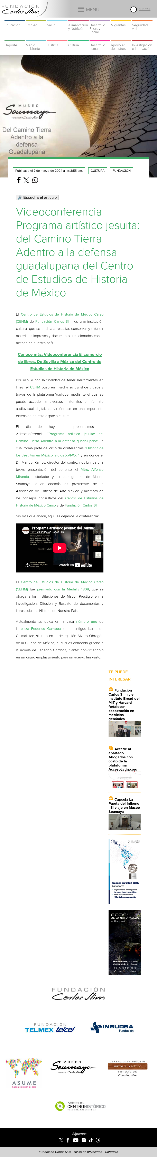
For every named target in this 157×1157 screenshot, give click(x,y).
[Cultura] (78, 38)
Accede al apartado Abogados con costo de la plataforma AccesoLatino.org (123, 759)
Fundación (121, 171)
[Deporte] (14, 38)
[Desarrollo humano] (100, 38)
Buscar (144, 9)
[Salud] (57, 18)
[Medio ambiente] (36, 38)
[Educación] (14, 18)
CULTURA (98, 171)
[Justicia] (57, 38)
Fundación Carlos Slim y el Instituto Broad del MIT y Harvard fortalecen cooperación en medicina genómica (124, 704)
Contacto (111, 1152)
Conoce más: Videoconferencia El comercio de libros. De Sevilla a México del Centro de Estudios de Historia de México (60, 361)
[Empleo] (36, 18)
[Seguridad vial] (142, 18)
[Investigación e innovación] (142, 38)
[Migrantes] (121, 18)
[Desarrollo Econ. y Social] (100, 18)
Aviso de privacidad (88, 1152)
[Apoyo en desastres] (121, 38)
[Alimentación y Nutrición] (78, 18)
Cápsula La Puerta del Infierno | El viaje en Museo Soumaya (124, 805)
